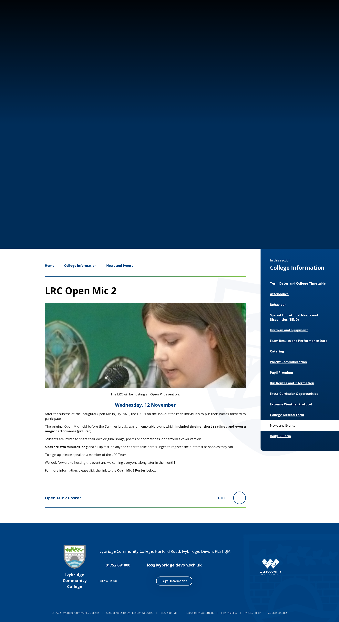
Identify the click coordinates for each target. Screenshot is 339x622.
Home (49, 265)
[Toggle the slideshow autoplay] (276, 219)
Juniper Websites (142, 613)
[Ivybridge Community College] (27, 25)
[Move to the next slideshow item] (264, 219)
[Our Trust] (270, 567)
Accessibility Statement (199, 613)
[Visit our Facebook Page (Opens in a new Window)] (293, 17)
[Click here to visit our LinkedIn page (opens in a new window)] (305, 17)
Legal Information (174, 581)
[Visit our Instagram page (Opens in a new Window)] (281, 17)
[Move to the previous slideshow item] (253, 219)
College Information (80, 265)
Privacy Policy (252, 613)
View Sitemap (169, 613)
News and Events (119, 265)
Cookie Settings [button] (278, 613)
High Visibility (229, 613)
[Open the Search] (317, 17)
